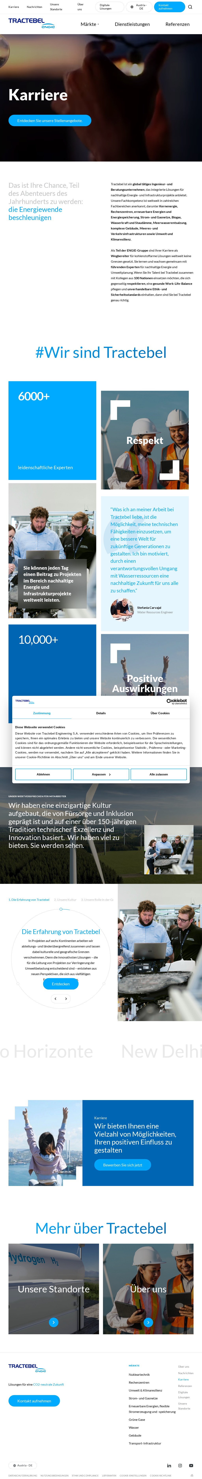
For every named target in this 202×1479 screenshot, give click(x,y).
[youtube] (191, 1465)
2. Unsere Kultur (51, 899)
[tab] (51, 899)
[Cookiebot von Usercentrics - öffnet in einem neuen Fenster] (169, 702)
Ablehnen (43, 774)
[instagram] (180, 1465)
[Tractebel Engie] (31, 24)
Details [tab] (101, 713)
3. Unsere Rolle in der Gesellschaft (90, 899)
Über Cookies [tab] (160, 713)
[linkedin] (169, 1465)
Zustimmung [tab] (42, 713)
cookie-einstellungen (133, 1475)
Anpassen (99, 774)
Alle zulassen (159, 774)
